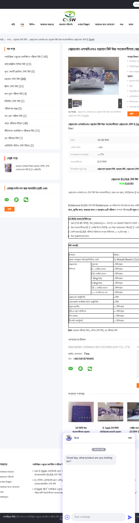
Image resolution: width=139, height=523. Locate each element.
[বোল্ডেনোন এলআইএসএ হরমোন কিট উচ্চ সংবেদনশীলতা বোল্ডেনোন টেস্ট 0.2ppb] (93, 76)
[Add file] (67, 517)
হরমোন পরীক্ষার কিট (81, 330)
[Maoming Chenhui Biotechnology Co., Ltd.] (69, 16)
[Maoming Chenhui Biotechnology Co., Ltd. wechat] (28, 199)
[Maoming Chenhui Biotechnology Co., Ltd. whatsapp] (18, 199)
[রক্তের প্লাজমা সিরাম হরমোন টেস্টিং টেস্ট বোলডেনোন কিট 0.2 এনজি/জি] (8, 168)
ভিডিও (32, 24)
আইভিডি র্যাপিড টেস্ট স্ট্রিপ (17, 145)
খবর (121, 24)
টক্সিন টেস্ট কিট (11, 86)
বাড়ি (13, 24)
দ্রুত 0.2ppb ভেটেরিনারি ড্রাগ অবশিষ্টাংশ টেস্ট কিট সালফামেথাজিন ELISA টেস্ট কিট (56, 473)
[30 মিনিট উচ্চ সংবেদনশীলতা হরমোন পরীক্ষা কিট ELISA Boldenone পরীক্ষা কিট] (81, 412)
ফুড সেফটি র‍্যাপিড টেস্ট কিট (18, 71)
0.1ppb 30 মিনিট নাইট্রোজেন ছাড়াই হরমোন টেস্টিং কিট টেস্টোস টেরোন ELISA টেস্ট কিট (110, 429)
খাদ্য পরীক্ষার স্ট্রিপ (13, 123)
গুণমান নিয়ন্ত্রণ (84, 24)
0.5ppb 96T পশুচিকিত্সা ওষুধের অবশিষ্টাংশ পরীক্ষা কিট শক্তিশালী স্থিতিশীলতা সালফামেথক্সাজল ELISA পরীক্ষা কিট (57, 491)
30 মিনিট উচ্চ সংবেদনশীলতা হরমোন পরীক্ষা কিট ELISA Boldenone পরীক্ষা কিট (81, 429)
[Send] (130, 517)
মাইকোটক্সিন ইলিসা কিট (15, 64)
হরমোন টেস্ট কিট (20, 39)
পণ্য (22, 24)
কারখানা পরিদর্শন (66, 24)
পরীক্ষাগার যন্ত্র (11, 108)
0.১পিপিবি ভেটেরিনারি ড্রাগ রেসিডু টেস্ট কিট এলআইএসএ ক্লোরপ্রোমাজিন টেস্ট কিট (58, 482)
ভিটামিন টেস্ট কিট (12, 101)
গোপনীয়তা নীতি (9, 516)
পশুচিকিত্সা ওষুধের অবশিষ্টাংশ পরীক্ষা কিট (23, 56)
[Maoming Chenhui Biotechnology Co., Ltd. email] (9, 199)
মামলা (131, 24)
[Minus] (130, 438)
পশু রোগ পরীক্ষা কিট (13, 116)
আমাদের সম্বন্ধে (47, 24)
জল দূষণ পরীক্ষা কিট (14, 93)
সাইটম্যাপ (4, 497)
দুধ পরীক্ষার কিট (12, 138)
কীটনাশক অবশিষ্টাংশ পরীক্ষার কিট (19, 130)
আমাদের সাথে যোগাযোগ (104, 24)
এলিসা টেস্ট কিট (97, 330)
